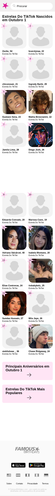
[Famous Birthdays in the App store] (18, 465)
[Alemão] (46, 475)
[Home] (27, 450)
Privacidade (32, 484)
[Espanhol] (18, 475)
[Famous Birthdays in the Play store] (37, 465)
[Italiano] (37, 475)
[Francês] (27, 475)
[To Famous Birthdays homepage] (5, 6)
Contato (19, 484)
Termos (45, 484)
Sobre (9, 484)
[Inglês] (9, 475)
